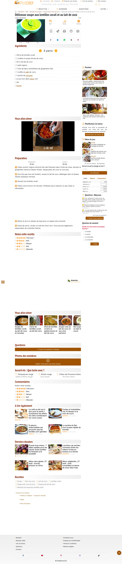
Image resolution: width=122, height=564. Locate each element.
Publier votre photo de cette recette (48, 364)
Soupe (19, 481)
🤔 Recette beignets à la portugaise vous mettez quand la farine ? (93, 205)
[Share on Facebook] (51, 40)
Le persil (87, 234)
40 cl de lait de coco (25, 62)
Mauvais (29, 249)
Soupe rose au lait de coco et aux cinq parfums (65, 330)
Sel (18, 82)
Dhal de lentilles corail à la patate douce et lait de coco (50, 330)
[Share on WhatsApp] (64, 40)
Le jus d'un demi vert (27, 79)
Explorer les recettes (22, 493)
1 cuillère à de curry (26, 72)
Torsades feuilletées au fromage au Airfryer (98, 145)
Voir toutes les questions (99, 215)
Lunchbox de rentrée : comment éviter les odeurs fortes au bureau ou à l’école (71, 448)
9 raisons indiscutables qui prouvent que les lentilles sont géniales (38, 428)
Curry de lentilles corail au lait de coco (36, 329)
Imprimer (102, 163)
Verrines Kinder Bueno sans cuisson (98, 159)
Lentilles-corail (56, 481)
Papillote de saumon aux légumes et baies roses (98, 152)
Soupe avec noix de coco (26, 484)
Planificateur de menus (94, 134)
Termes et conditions (69, 543)
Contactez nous (68, 538)
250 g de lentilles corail (26, 55)
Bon (27, 241)
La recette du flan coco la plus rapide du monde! (71, 427)
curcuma (29, 75)
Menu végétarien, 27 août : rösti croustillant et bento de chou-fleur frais (71, 464)
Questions (83, 9)
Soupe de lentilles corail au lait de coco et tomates (21, 330)
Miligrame (87, 182)
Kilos (85, 191)
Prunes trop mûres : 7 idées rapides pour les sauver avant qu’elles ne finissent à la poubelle (38, 449)
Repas (22, 499)
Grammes (86, 184)
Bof (27, 246)
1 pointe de (24, 75)
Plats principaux (25, 503)
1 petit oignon (22, 65)
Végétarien (57, 1)
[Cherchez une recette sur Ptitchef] (96, 4)
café (27, 72)
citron (32, 79)
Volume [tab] (92, 178)
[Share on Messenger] (57, 40)
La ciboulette (89, 237)
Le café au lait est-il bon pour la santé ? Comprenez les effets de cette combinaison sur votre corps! (38, 413)
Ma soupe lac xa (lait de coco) (78, 329)
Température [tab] (101, 178)
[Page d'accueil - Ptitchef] (16, 12)
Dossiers (63, 9)
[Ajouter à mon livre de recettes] (51, 31)
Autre (103, 9)
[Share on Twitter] (71, 40)
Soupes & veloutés (40, 495)
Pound (85, 189)
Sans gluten (46, 1)
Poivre (19, 86)
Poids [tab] (85, 178)
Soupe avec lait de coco (46, 484)
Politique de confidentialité (71, 540)
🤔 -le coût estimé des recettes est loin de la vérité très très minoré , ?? (94, 210)
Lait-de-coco (42, 481)
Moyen (29, 244)
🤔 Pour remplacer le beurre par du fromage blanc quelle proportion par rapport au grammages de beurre (93, 200)
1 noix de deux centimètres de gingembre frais (35, 69)
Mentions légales (68, 546)
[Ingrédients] (3, 281)
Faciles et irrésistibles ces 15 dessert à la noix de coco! (71, 411)
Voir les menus (91, 163)
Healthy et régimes (26, 495)
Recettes (42, 9)
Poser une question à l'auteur (49, 349)
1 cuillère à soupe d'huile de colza (30, 58)
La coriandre (89, 240)
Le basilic (88, 231)
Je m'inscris (94, 173)
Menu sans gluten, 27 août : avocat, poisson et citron (38, 463)
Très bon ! (30, 238)
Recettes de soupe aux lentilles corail (30, 487)
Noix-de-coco (30, 481)
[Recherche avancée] (99, 4)
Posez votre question (95, 218)
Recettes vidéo (20, 540)
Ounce (86, 186)
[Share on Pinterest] (78, 40)
